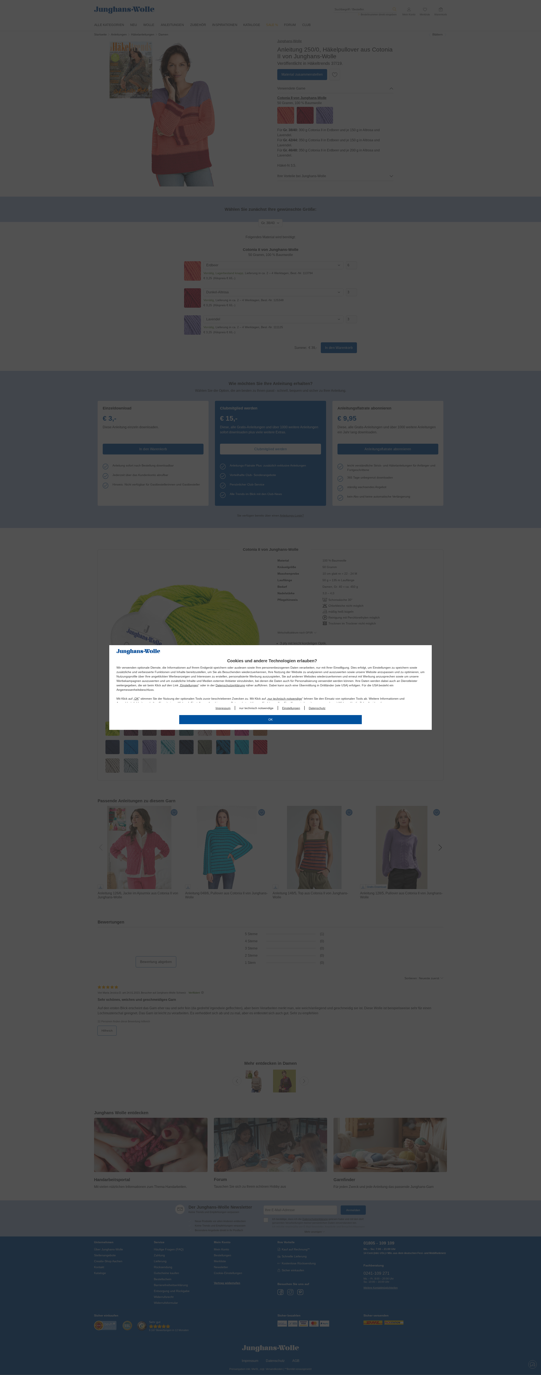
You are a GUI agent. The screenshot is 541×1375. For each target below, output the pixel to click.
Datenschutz (317, 708)
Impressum (223, 708)
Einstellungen (189, 685)
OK (136, 698)
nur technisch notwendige (285, 698)
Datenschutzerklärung (230, 685)
